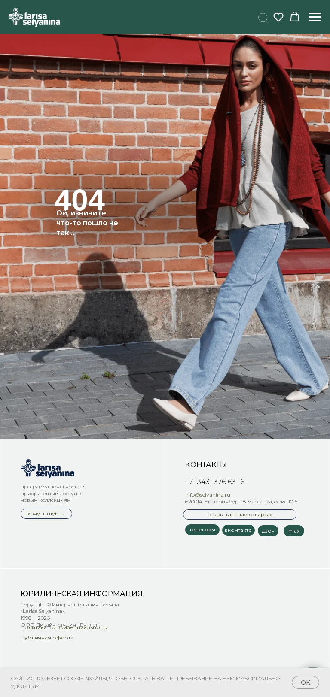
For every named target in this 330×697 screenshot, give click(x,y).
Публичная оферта (47, 637)
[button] (262, 17)
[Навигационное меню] (315, 17)
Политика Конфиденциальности (65, 627)
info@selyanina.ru (207, 494)
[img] (47, 468)
